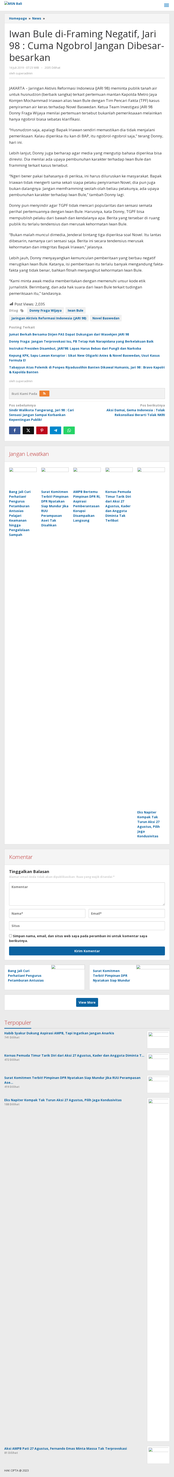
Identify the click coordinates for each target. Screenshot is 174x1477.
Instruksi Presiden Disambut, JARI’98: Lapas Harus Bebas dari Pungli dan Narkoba (75, 348)
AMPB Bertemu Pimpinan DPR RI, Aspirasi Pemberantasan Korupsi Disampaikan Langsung (86, 506)
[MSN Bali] (13, 3)
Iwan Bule (75, 310)
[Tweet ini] (28, 430)
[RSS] (44, 393)
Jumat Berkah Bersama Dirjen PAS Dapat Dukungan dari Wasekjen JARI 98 (69, 334)
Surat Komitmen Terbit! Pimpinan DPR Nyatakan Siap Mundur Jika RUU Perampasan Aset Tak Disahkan (111, 980)
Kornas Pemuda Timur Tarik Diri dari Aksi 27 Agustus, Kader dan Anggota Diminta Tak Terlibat (118, 506)
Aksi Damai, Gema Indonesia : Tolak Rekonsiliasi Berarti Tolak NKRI (135, 410)
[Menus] (166, 5)
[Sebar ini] (14, 430)
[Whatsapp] (69, 430)
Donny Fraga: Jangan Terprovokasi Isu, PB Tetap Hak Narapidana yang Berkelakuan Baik (81, 341)
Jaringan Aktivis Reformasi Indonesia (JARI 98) (48, 318)
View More (87, 1002)
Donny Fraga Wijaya (45, 310)
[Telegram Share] (55, 430)
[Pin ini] (42, 430)
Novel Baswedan (105, 318)
